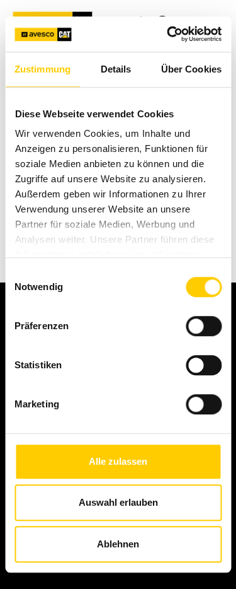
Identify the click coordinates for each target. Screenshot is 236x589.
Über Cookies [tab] (191, 69)
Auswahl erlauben (118, 502)
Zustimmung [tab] (42, 69)
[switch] (204, 326)
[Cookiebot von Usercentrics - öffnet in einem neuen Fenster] (168, 34)
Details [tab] (116, 69)
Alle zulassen (118, 461)
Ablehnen (118, 544)
